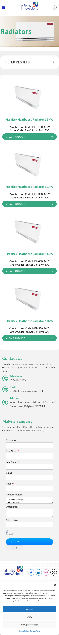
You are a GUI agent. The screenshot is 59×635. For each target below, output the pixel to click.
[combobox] (29, 500)
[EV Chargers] (29, 502)
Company (11, 440)
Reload (9, 534)
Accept (29, 609)
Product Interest (14, 494)
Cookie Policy (23, 631)
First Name (12, 451)
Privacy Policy (35, 631)
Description (12, 507)
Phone (10, 484)
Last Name (12, 462)
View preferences (29, 624)
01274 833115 (17, 380)
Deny (29, 617)
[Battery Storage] (29, 499)
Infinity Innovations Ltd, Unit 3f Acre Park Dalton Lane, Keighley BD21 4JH (32, 404)
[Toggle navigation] (4, 7)
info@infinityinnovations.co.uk (26, 390)
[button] (54, 585)
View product (15, 136)
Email (9, 473)
